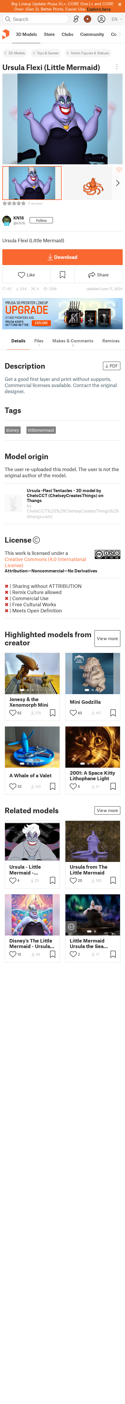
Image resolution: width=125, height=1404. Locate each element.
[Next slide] (117, 183)
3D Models (16, 53)
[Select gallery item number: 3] (32, 690)
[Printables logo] (5, 34)
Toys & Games (48, 53)
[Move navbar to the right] (119, 34)
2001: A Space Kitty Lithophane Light (92, 775)
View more (107, 638)
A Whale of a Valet (30, 775)
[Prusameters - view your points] (87, 19)
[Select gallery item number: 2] (28, 690)
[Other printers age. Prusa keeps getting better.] (62, 313)
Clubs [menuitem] (67, 34)
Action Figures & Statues (90, 53)
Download (65, 257)
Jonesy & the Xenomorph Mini (28, 702)
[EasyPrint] (76, 19)
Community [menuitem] (92, 34)
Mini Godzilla (85, 702)
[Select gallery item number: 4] (37, 690)
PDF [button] (114, 365)
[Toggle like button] (12, 712)
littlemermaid (41, 430)
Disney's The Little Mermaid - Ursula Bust (30, 943)
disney (12, 430)
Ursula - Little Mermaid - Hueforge (25, 869)
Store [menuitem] (49, 34)
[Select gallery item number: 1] (22, 690)
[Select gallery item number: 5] (41, 690)
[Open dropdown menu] (117, 66)
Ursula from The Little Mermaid (89, 869)
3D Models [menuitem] (26, 34)
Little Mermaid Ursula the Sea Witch (87, 943)
